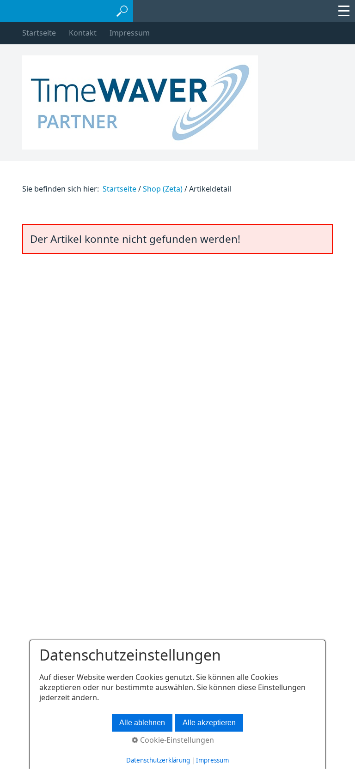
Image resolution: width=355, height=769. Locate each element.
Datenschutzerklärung (158, 760)
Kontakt (83, 33)
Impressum (130, 33)
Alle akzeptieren (209, 723)
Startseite (39, 33)
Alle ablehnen (142, 723)
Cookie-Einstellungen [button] (176, 740)
